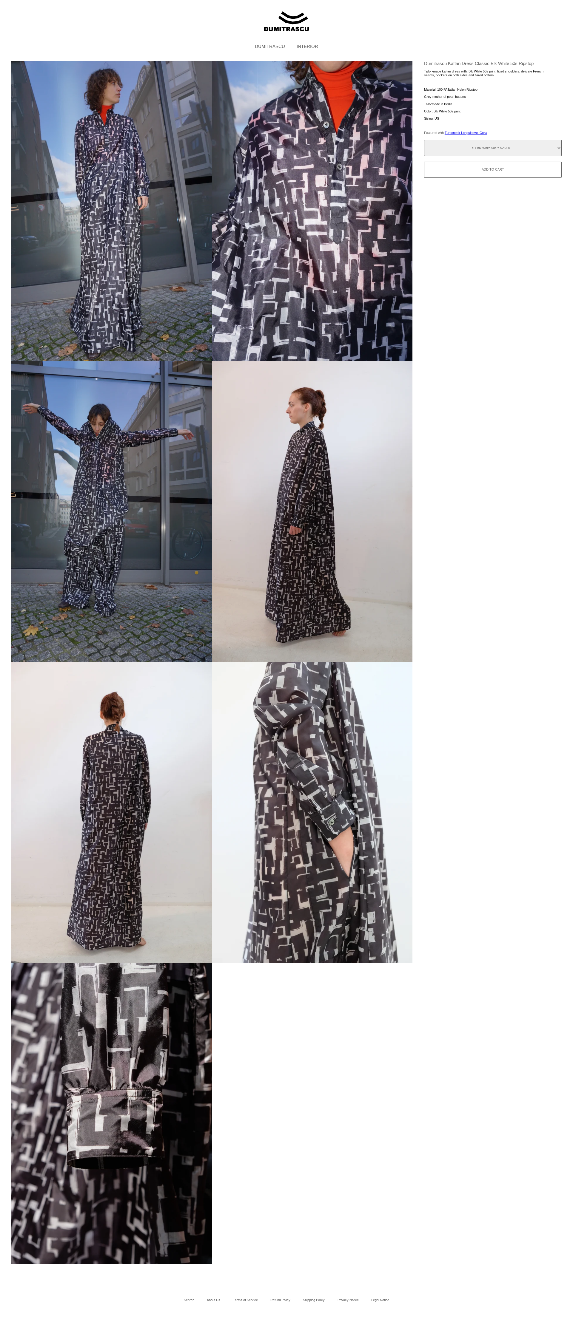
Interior (307, 46)
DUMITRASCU (270, 46)
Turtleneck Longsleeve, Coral (466, 132)
